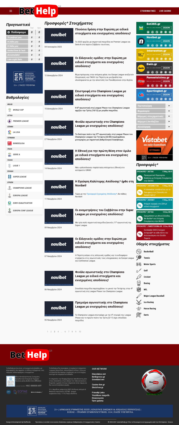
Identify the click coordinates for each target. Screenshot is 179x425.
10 (80, 332)
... (61, 332)
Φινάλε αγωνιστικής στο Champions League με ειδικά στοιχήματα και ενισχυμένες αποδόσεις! (99, 276)
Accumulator (13, 55)
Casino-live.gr (98, 384)
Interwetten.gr (156, 50)
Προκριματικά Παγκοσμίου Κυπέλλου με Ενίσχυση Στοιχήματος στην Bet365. (158, 178)
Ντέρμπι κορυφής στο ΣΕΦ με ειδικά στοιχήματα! (155, 205)
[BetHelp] (30, 355)
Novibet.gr (154, 37)
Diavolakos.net (99, 374)
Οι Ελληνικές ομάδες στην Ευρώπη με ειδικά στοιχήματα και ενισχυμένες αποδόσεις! (101, 62)
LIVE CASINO (165, 11)
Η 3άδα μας (12, 46)
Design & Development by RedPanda (18, 422)
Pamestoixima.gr (158, 77)
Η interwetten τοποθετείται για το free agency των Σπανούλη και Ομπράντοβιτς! (157, 192)
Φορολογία (143, 111)
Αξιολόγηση (143, 126)
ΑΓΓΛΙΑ (9, 115)
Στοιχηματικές (89, 422)
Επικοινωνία (98, 398)
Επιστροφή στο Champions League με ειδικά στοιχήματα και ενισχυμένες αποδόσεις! (100, 95)
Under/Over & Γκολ (16, 50)
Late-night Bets (14, 59)
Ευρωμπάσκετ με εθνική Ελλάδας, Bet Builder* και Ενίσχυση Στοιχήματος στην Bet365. (157, 218)
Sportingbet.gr (157, 90)
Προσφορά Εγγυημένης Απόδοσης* (101, 194)
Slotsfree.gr (97, 387)
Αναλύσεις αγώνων (65, 422)
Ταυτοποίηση (144, 105)
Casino (97, 422)
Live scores (54, 422)
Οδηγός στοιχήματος (153, 244)
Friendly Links (98, 392)
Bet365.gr (153, 23)
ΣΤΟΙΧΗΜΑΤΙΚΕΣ (148, 11)
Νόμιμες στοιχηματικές (150, 116)
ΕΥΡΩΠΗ (10, 182)
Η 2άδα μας (12, 41)
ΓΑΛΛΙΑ (10, 160)
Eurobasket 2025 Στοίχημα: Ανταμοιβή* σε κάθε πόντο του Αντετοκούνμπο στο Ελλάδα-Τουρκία (156, 234)
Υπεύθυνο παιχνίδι (100, 395)
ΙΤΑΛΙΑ (9, 149)
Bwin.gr (152, 64)
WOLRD (9, 104)
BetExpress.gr (98, 377)
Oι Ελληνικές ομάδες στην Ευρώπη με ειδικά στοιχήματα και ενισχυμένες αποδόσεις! (101, 243)
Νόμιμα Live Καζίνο (148, 121)
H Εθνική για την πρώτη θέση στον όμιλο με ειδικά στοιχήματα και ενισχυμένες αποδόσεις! (103, 155)
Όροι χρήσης (98, 401)
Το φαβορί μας (14, 37)
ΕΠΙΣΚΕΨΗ (166, 28)
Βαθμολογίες (78, 422)
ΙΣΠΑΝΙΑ (10, 127)
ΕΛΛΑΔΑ (10, 171)
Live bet (46, 422)
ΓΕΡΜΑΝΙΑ (11, 138)
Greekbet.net (98, 379)
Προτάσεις (39, 422)
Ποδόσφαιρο (18, 32)
